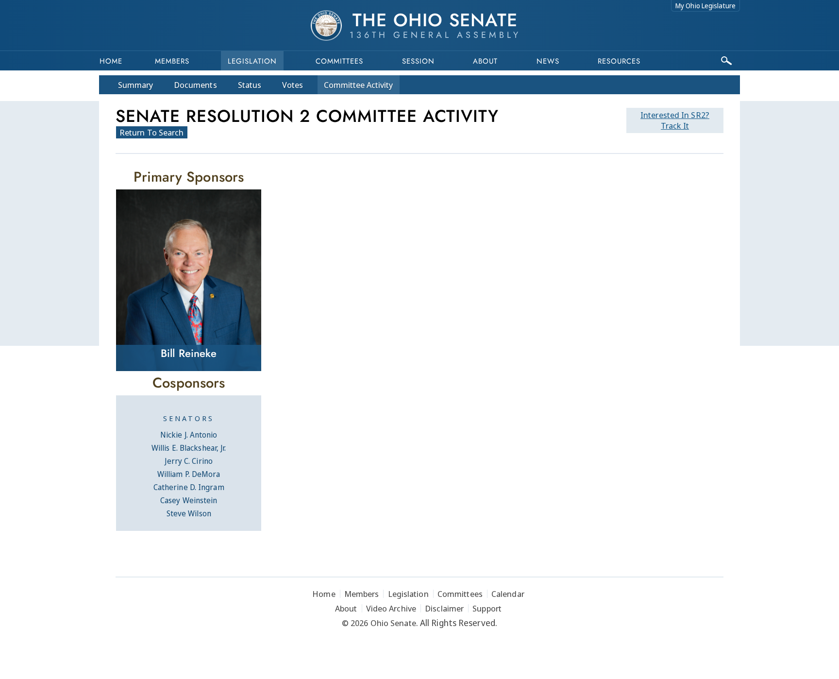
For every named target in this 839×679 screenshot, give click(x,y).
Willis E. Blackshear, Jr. (188, 447)
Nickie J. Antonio (189, 434)
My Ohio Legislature (705, 5)
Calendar (507, 594)
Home (111, 61)
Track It (674, 120)
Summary (135, 84)
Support (487, 608)
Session (418, 61)
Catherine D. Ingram (188, 487)
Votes (292, 84)
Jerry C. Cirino (189, 461)
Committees (339, 61)
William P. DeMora (188, 474)
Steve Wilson (189, 513)
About (485, 61)
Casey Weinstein (189, 500)
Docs (195, 84)
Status (249, 84)
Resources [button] (619, 61)
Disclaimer (444, 608)
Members (172, 61)
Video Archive (391, 608)
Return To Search (151, 132)
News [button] (548, 61)
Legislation (252, 61)
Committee (358, 84)
